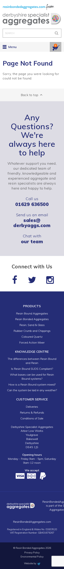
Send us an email (31, 220)
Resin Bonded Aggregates (32, 319)
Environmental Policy (32, 557)
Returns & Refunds (32, 412)
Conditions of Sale (31, 418)
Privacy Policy (32, 552)
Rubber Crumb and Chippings (32, 331)
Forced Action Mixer (32, 342)
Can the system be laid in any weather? (32, 390)
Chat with (32, 238)
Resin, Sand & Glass (32, 325)
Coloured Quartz (32, 336)
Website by (32, 563)
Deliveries (32, 406)
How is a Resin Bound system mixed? (32, 384)
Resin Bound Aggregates (32, 313)
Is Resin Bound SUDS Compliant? (32, 368)
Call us (32, 201)
